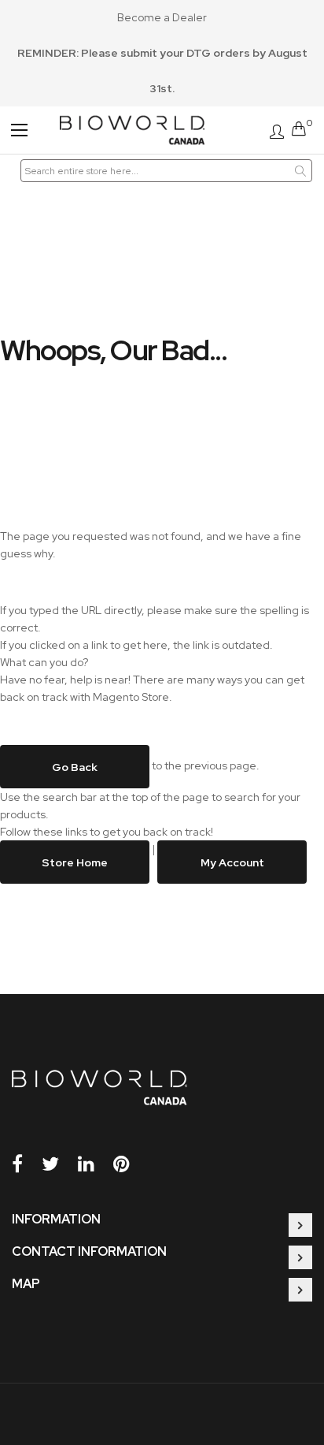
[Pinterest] (129, 1164)
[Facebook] (25, 1164)
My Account (232, 862)
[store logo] (132, 130)
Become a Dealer (162, 17)
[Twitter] (58, 1164)
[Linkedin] (94, 1164)
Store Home (75, 862)
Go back (75, 766)
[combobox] (166, 170)
